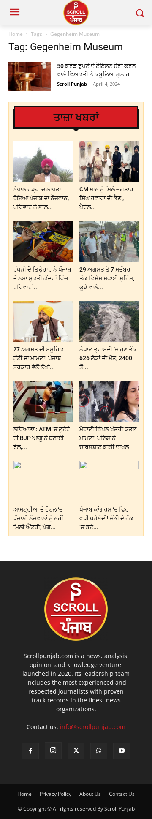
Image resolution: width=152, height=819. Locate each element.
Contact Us (122, 793)
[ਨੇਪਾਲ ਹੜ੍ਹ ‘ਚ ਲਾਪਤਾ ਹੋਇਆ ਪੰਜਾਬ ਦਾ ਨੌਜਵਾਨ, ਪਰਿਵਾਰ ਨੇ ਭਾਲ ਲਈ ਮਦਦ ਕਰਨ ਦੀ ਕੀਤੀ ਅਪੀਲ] (43, 161)
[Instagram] (53, 750)
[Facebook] (30, 751)
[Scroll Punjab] (76, 12)
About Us (90, 793)
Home (15, 34)
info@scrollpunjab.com (92, 727)
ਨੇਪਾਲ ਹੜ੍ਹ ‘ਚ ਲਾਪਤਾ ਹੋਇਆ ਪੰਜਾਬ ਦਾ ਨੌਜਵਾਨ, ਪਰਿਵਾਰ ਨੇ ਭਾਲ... (41, 198)
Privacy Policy (55, 793)
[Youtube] (121, 751)
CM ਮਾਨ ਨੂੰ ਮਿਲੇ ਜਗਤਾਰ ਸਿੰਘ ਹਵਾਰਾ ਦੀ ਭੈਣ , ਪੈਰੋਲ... (106, 198)
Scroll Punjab (72, 84)
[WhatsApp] (98, 751)
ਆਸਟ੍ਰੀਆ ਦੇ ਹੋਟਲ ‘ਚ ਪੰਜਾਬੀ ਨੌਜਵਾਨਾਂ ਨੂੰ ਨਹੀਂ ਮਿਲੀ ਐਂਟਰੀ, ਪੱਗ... (38, 518)
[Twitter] (76, 751)
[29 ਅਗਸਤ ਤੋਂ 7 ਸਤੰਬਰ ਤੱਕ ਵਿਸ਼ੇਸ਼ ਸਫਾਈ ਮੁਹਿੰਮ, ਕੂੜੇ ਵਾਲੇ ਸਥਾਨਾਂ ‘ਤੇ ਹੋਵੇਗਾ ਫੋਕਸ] (109, 241)
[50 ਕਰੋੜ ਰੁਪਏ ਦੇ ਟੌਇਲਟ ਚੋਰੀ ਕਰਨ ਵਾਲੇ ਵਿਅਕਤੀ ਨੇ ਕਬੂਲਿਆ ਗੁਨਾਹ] (29, 76)
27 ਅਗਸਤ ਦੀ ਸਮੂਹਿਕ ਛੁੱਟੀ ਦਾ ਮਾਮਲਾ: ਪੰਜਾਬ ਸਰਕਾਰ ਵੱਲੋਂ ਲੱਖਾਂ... (38, 358)
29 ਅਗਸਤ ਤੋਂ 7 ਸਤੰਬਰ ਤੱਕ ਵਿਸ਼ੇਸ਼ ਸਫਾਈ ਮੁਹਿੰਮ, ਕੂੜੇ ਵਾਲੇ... (106, 278)
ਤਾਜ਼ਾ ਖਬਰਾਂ (76, 117)
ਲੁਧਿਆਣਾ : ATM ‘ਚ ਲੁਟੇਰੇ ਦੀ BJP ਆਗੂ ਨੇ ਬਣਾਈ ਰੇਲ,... (41, 438)
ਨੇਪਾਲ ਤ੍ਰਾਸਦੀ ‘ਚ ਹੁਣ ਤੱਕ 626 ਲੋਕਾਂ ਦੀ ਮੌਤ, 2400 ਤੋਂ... (108, 358)
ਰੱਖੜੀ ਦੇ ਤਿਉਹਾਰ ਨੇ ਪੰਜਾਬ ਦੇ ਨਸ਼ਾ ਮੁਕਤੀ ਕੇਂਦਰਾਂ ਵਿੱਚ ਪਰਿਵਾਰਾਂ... (42, 278)
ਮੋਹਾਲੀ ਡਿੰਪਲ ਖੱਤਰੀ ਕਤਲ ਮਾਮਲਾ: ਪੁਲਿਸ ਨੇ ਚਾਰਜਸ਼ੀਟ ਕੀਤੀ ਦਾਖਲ (107, 438)
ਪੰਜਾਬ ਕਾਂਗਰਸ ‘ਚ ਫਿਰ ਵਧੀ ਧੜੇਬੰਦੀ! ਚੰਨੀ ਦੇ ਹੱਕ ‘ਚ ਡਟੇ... (106, 518)
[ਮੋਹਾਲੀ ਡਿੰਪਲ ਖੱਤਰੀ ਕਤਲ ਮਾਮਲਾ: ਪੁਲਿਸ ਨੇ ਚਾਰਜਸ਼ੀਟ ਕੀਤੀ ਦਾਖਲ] (109, 401)
